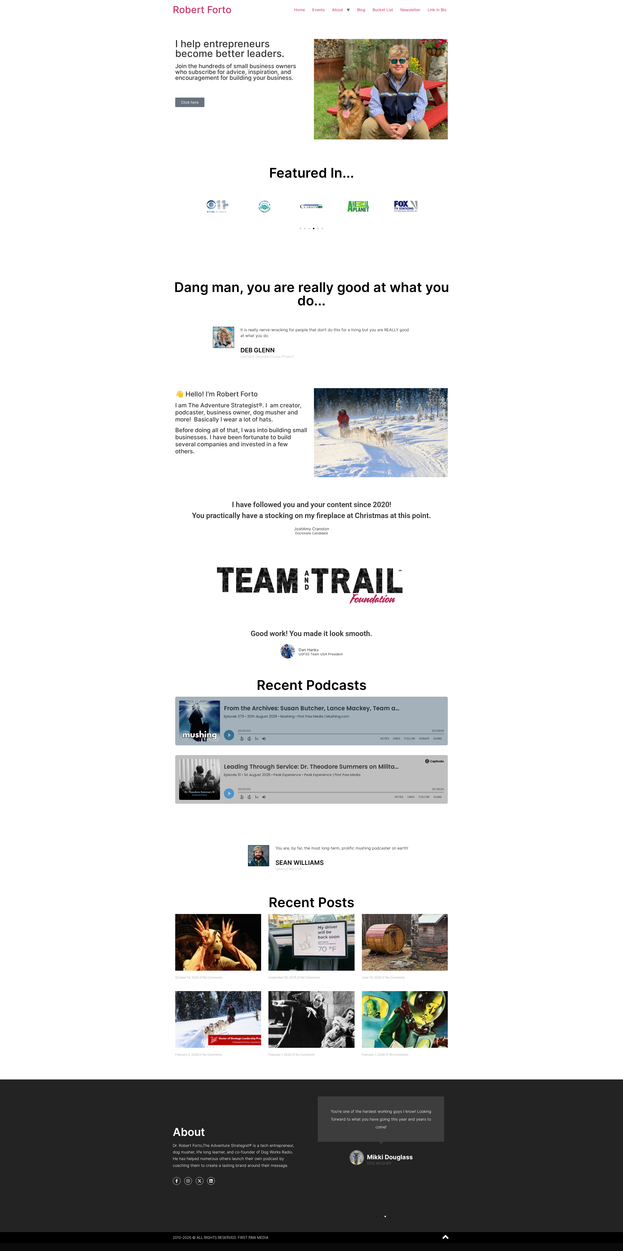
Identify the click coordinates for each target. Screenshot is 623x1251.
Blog (361, 9)
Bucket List (383, 9)
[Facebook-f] (177, 1181)
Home (299, 9)
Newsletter (410, 9)
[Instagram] (188, 1181)
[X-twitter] (199, 1181)
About (337, 9)
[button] (300, 228)
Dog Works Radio (276, 1152)
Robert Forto (202, 10)
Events (318, 9)
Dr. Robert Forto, (188, 1145)
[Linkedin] (211, 1181)
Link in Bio (437, 9)
